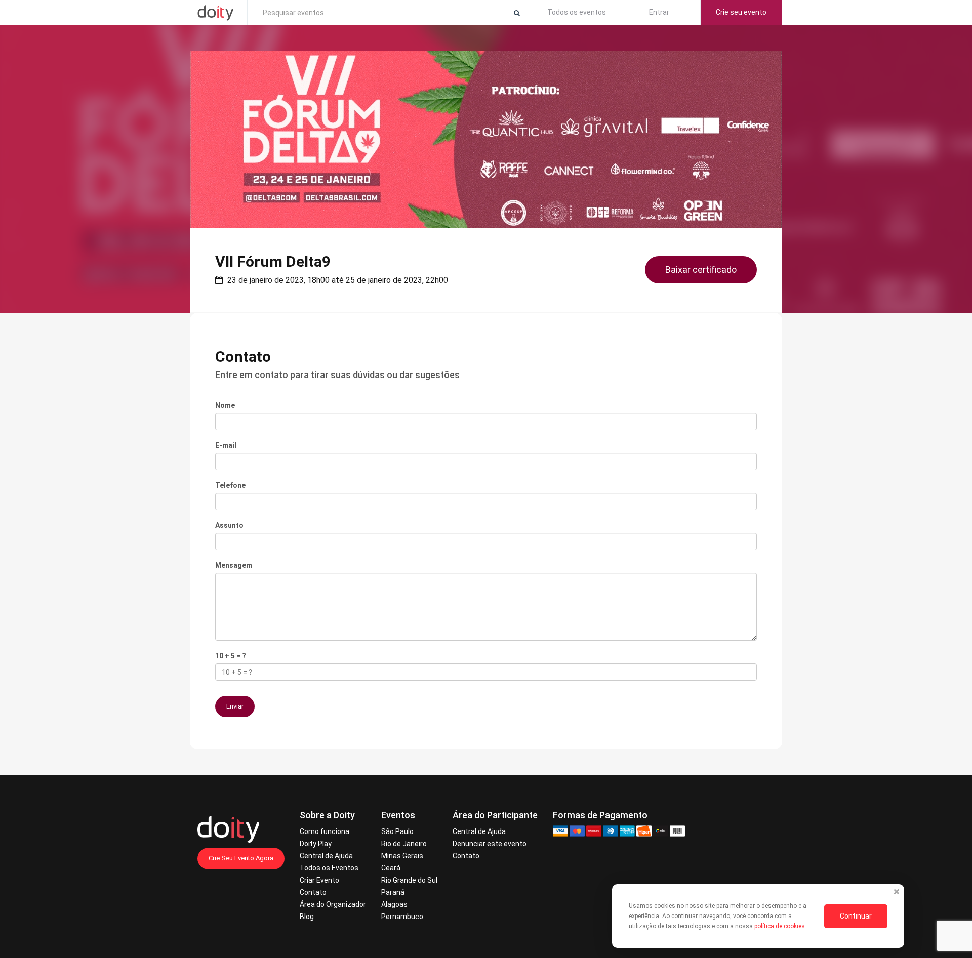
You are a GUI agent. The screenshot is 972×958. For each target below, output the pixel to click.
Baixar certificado (701, 269)
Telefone (230, 485)
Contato (313, 892)
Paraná (392, 892)
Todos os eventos (576, 12)
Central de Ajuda (326, 856)
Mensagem (233, 565)
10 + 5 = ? (230, 656)
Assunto (229, 525)
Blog (307, 916)
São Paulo (397, 831)
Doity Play (316, 844)
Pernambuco (402, 916)
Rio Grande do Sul (409, 880)
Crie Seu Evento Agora (241, 858)
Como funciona (324, 831)
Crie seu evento (741, 12)
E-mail (225, 445)
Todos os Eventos (329, 868)
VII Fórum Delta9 (273, 261)
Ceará (390, 868)
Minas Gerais (402, 856)
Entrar (659, 12)
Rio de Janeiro (404, 844)
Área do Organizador (333, 904)
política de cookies (780, 926)
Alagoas (394, 904)
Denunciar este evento (489, 844)
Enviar (235, 706)
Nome (225, 405)
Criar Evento (319, 880)
